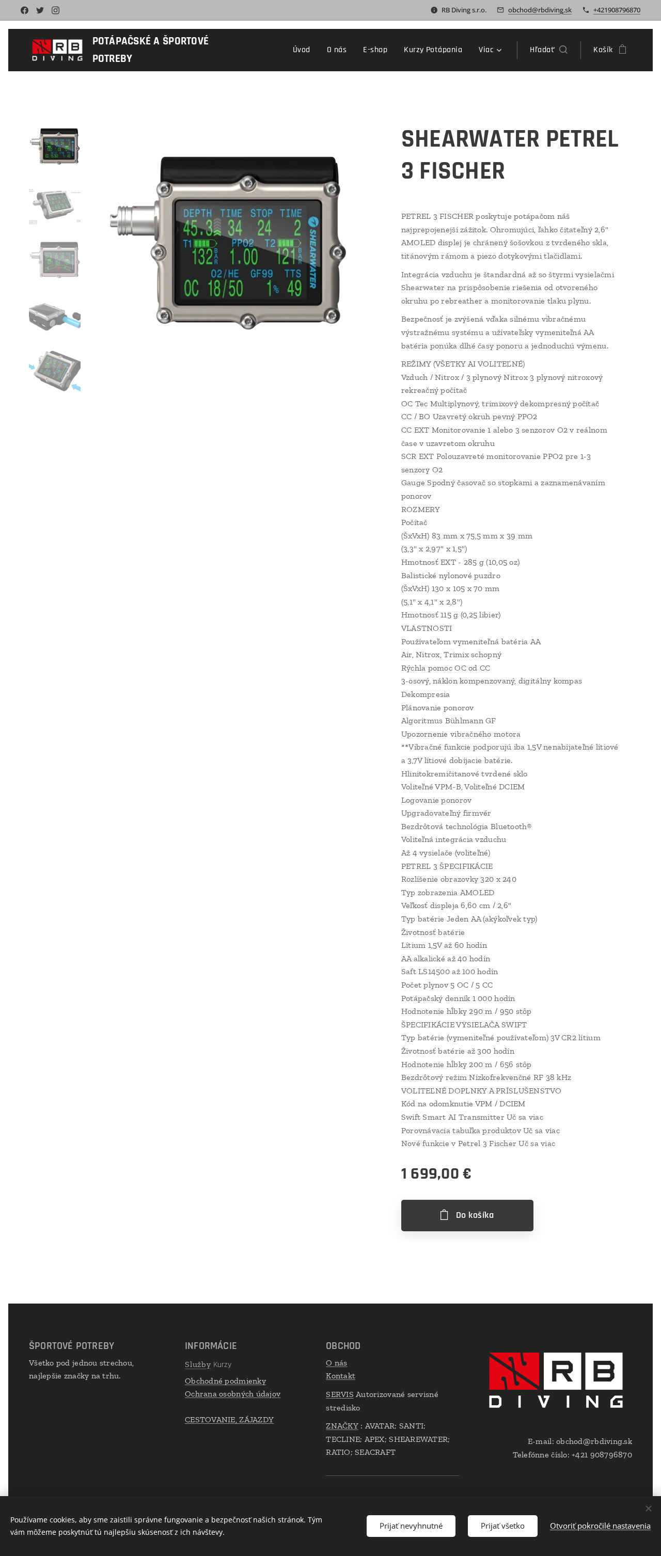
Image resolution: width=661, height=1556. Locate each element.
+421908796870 (616, 9)
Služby (198, 1364)
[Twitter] (40, 10)
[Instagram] (55, 10)
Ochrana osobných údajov (232, 1394)
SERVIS (340, 1394)
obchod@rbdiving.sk (540, 9)
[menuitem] (304, 50)
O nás (336, 1363)
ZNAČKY (342, 1426)
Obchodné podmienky (225, 1381)
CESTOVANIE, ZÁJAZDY (229, 1419)
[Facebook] (24, 10)
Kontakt (340, 1375)
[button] (548, 50)
